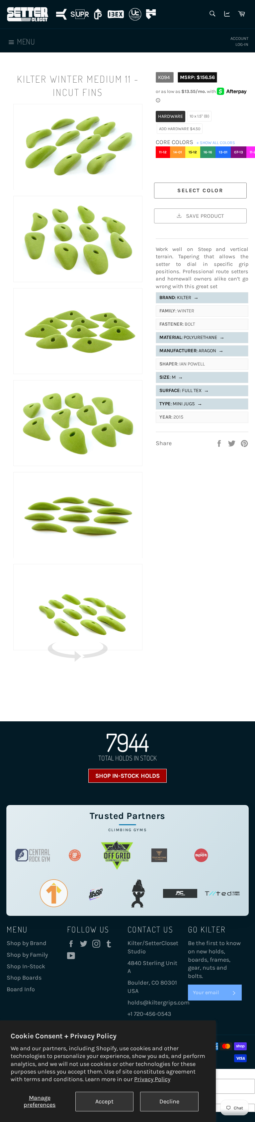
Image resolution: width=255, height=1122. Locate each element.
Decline (169, 1101)
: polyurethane (191, 337)
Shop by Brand (26, 943)
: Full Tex (184, 390)
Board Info (21, 989)
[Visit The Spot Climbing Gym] (201, 855)
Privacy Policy (152, 1079)
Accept (104, 1101)
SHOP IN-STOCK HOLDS (127, 775)
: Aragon (191, 351)
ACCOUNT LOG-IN (239, 41)
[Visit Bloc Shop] (96, 893)
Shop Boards (24, 977)
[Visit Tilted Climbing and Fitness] (222, 893)
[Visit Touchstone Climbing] (159, 855)
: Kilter (179, 297)
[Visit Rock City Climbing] (180, 893)
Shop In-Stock (26, 966)
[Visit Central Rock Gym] (33, 855)
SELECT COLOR (200, 190)
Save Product (204, 215)
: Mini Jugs (180, 404)
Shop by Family (27, 954)
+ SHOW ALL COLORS (216, 142)
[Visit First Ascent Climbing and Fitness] (54, 893)
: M (171, 377)
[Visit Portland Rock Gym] (138, 893)
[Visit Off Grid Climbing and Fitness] (117, 855)
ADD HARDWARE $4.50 (179, 128)
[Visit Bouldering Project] (75, 855)
